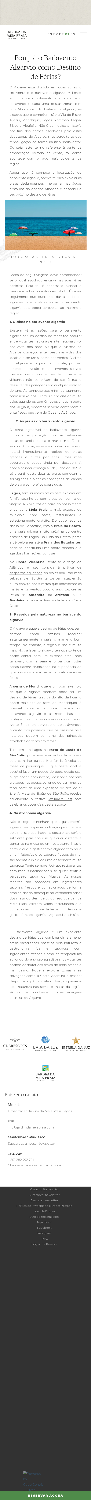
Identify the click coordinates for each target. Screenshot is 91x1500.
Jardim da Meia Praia (45, 1073)
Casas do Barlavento (44, 1189)
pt (67, 34)
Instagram (44, 1233)
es (73, 34)
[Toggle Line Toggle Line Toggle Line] (83, 34)
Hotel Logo (16, 34)
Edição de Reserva (44, 1244)
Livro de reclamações (44, 1216)
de (61, 34)
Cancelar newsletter (44, 1200)
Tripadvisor (44, 1222)
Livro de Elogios (44, 1211)
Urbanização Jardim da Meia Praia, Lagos (40, 1111)
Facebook (44, 1227)
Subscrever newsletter (44, 1194)
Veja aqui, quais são (64, 915)
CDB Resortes (15, 1044)
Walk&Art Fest (60, 799)
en (49, 34)
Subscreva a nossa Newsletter (31, 1144)
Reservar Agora (45, 1495)
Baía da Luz (45, 1044)
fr (55, 34)
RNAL (44, 1238)
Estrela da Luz (76, 1044)
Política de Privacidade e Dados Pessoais (44, 1205)
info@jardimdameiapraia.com (31, 1127)
